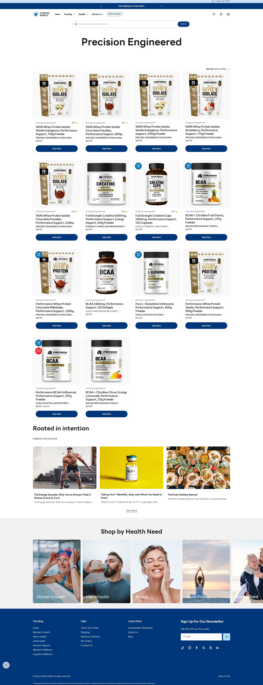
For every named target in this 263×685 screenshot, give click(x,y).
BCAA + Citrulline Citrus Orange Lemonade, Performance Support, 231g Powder (106, 396)
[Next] (161, 6)
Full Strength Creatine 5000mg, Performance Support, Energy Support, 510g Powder (106, 219)
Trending (68, 14)
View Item (56, 149)
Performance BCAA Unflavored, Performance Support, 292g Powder (56, 396)
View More (131, 511)
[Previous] (101, 6)
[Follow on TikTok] (183, 648)
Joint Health (39, 641)
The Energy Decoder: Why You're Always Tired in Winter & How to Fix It (62, 497)
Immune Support (41, 646)
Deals (57, 14)
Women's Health (41, 632)
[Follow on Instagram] (189, 648)
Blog (130, 637)
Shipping (85, 632)
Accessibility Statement (140, 628)
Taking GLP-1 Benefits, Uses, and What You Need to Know (131, 496)
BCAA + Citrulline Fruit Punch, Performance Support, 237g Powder (204, 219)
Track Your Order (89, 628)
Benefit (82, 14)
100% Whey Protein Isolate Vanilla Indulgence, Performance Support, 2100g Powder (156, 130)
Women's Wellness (42, 650)
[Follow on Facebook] (196, 648)
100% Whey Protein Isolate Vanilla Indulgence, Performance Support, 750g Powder (56, 131)
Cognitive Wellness (43, 654)
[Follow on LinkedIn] (217, 648)
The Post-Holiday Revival (182, 495)
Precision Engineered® (46, 123)
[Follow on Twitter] (203, 648)
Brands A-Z (97, 14)
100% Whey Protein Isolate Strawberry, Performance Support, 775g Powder (202, 130)
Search (183, 24)
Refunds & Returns (90, 637)
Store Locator (114, 14)
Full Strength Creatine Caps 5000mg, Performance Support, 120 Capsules (156, 219)
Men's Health (39, 637)
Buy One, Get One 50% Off (131, 6)
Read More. (152, 683)
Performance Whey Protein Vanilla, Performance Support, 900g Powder (204, 308)
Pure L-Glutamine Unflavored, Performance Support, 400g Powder (154, 308)
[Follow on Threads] (210, 648)
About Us (133, 632)
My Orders (86, 641)
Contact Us (87, 646)
